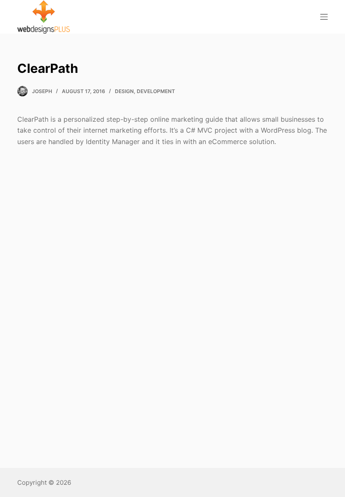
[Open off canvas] (324, 17)
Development (156, 91)
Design (124, 91)
